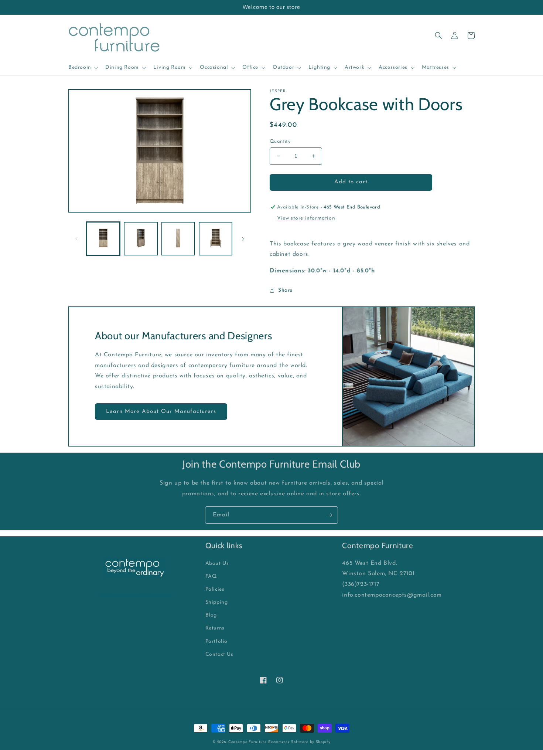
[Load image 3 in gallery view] (178, 238)
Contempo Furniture (247, 742)
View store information (306, 218)
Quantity (280, 141)
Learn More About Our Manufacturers (161, 411)
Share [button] (285, 290)
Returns (215, 628)
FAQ (211, 576)
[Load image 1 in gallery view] (103, 238)
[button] (82, 67)
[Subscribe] (329, 515)
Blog (211, 615)
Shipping (216, 602)
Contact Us (219, 654)
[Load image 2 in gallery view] (140, 238)
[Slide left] (76, 239)
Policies (215, 589)
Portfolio (216, 641)
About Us (217, 563)
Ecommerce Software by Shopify (299, 742)
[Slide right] (243, 239)
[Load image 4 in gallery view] (215, 238)
